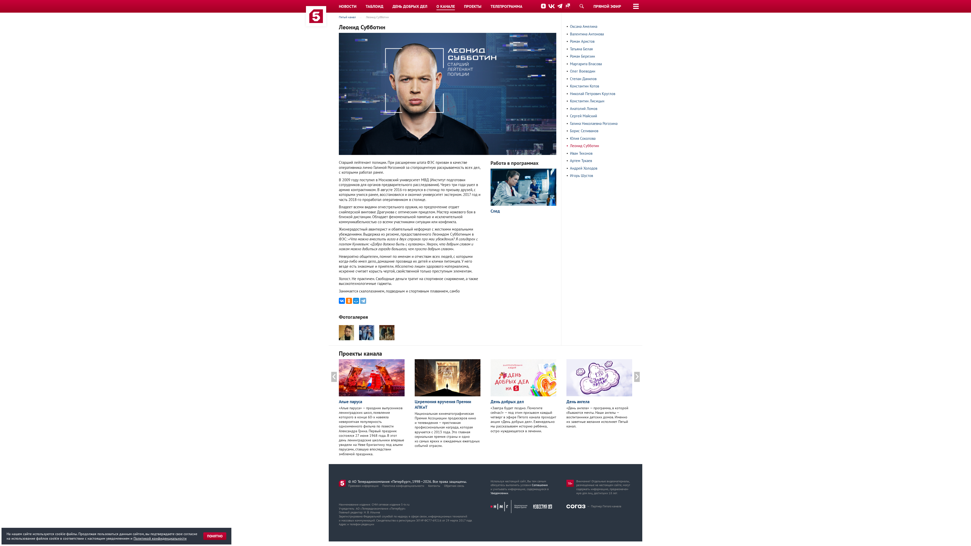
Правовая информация (363, 486)
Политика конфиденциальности (403, 486)
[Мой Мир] (356, 301)
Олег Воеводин (582, 71)
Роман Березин (582, 56)
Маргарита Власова (586, 63)
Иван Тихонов (581, 153)
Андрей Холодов (583, 168)
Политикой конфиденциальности (160, 538)
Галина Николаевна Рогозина (593, 123)
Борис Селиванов (584, 130)
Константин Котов (584, 86)
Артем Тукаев (581, 160)
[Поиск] (581, 6)
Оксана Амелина (583, 26)
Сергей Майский (583, 115)
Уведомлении (499, 493)
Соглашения (540, 485)
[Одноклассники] (349, 301)
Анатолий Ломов (583, 108)
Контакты (434, 486)
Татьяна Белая (581, 49)
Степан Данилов (583, 78)
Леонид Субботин (584, 145)
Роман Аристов (582, 41)
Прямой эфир (607, 6)
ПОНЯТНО (215, 536)
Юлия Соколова (582, 138)
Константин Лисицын (587, 101)
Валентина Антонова (587, 34)
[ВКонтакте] (342, 301)
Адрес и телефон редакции (356, 524)
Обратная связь (454, 486)
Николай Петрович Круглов (592, 93)
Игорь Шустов (581, 175)
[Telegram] (363, 301)
